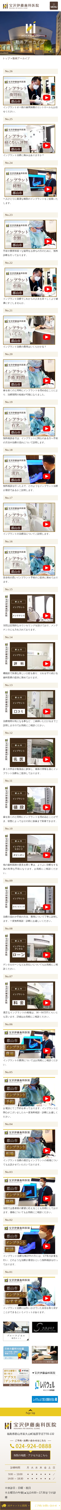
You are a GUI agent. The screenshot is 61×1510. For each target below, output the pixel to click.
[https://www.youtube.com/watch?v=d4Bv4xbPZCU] (29, 469)
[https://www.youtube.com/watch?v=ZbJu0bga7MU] (29, 517)
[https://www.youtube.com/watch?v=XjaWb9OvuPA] (29, 995)
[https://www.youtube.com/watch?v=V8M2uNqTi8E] (29, 656)
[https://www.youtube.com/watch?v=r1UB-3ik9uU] (29, 848)
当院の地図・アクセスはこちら (31, 1455)
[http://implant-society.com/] (45, 1327)
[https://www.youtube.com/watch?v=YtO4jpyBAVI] (29, 1091)
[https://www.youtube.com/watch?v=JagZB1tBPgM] (29, 90)
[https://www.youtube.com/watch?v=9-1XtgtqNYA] (29, 1291)
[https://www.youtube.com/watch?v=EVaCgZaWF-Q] (29, 1191)
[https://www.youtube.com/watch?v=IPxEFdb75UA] (29, 421)
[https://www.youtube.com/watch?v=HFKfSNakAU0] (29, 561)
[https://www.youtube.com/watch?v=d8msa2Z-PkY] (31, 182)
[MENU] (54, 6)
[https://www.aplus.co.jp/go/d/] (16, 1377)
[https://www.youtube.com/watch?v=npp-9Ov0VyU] (29, 800)
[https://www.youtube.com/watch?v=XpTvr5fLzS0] (29, 138)
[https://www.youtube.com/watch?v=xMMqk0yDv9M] (29, 900)
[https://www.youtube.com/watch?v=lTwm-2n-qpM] (29, 752)
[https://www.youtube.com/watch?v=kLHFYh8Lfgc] (29, 608)
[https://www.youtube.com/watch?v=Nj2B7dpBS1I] (29, 948)
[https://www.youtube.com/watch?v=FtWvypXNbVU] (29, 330)
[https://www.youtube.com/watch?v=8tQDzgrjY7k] (29, 1143)
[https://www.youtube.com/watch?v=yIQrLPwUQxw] (29, 704)
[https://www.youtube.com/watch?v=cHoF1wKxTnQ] (29, 1239)
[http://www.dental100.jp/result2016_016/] (16, 1353)
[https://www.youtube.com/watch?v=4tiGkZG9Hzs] (29, 373)
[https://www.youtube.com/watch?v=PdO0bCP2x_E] (29, 1043)
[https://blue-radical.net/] (16, 1331)
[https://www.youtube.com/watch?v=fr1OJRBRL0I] (31, 282)
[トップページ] (26, 5)
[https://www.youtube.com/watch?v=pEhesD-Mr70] (31, 234)
